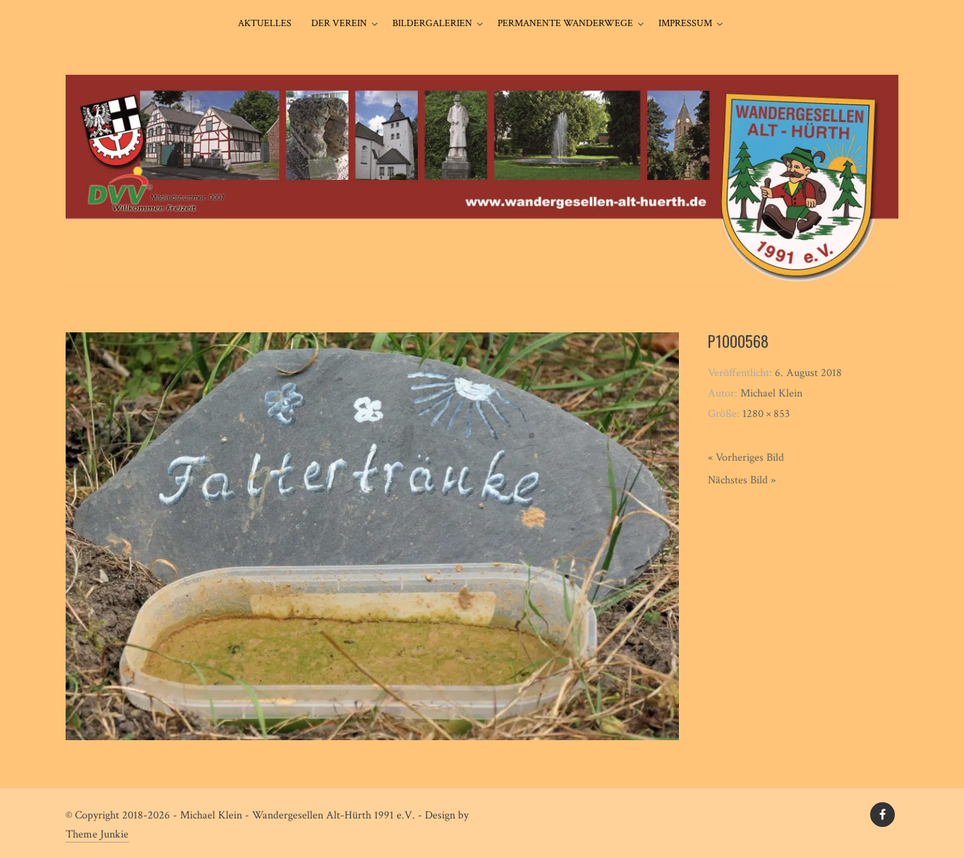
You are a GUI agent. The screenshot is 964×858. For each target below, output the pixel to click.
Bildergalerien (432, 23)
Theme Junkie (97, 834)
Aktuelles (264, 23)
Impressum (685, 23)
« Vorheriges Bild (746, 457)
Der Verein (339, 23)
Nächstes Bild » (742, 480)
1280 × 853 (766, 413)
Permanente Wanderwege (565, 23)
